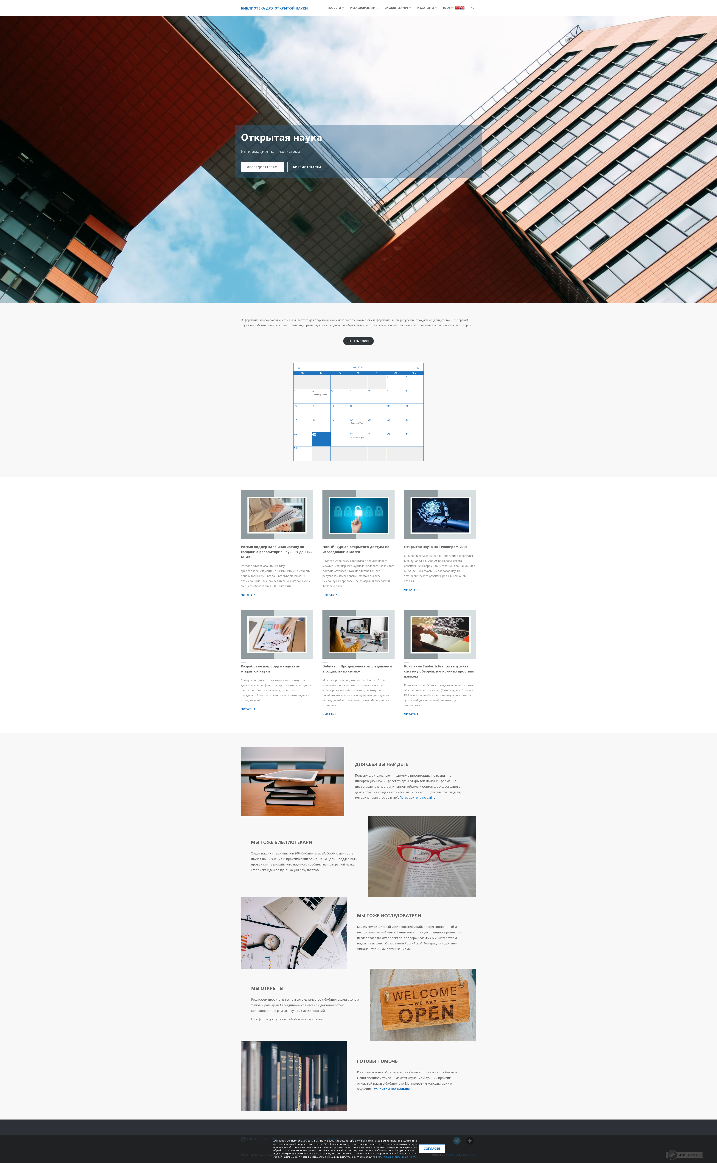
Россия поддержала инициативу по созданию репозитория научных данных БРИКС (276, 551)
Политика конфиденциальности (397, 1157)
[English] (462, 7)
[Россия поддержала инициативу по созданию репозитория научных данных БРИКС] (277, 515)
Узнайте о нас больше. (392, 1089)
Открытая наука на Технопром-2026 (435, 546)
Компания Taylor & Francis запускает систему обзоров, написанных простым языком (439, 671)
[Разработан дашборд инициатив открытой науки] (277, 634)
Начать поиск (358, 341)
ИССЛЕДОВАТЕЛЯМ (262, 167)
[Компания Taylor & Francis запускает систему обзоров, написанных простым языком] (440, 634)
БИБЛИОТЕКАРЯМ (307, 167)
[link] (472, 8)
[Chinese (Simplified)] (457, 7)
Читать (248, 594)
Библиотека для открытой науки (274, 8)
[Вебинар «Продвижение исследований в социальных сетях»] (358, 634)
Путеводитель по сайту (417, 797)
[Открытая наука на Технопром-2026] (440, 515)
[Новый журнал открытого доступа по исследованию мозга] (358, 515)
